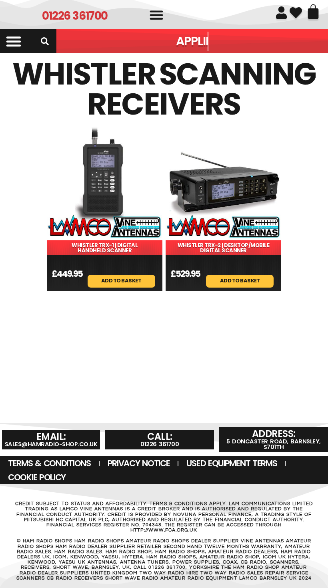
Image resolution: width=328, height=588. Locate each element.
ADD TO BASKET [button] (121, 280)
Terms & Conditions (49, 463)
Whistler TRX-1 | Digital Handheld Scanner (105, 248)
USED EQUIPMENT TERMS (231, 463)
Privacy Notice (139, 463)
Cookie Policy (37, 477)
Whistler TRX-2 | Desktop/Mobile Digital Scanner (224, 248)
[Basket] (313, 12)
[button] (156, 15)
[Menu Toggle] (14, 41)
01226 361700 (75, 16)
